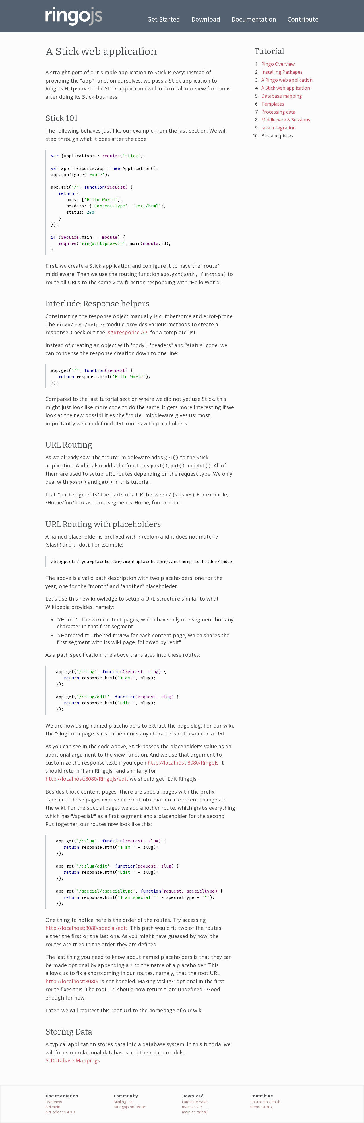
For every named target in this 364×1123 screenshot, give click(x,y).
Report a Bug (261, 1106)
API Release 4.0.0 (60, 1111)
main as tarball (195, 1111)
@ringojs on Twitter (130, 1106)
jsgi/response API (127, 332)
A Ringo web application (287, 80)
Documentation (253, 19)
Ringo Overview (278, 64)
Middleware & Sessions (285, 120)
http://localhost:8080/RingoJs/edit (87, 778)
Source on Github (265, 1101)
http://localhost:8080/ (72, 981)
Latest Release (195, 1101)
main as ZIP (192, 1106)
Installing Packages (282, 72)
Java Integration (278, 128)
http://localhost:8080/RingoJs (183, 762)
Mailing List (123, 1101)
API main (53, 1106)
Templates (272, 104)
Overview (54, 1101)
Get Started (163, 19)
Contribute (303, 19)
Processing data (278, 112)
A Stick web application (285, 88)
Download (205, 19)
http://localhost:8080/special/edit (86, 927)
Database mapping (281, 96)
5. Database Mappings (73, 1060)
